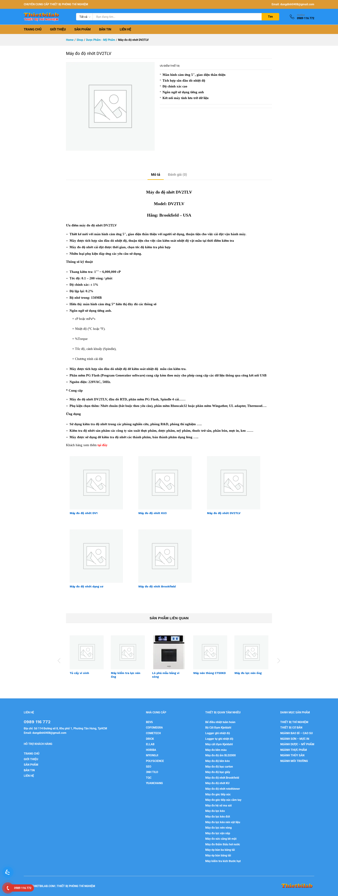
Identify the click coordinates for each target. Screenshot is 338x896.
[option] (86, 658)
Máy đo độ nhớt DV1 (84, 513)
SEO (148, 766)
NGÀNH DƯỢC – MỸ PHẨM (297, 744)
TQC (148, 777)
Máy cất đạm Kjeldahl (219, 744)
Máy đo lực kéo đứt (217, 816)
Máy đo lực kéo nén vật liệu (222, 822)
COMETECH (153, 733)
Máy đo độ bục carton (219, 766)
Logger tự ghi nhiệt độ (219, 738)
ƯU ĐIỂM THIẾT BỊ (170, 65)
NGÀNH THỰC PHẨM (293, 750)
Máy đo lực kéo (215, 811)
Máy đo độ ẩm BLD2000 (220, 755)
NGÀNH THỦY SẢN (292, 755)
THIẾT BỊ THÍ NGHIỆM (294, 722)
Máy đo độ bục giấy (217, 772)
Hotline (301, 15)
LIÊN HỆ (125, 29)
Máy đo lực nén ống (248, 673)
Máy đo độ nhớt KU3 (152, 513)
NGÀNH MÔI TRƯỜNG (294, 761)
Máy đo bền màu (216, 750)
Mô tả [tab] (155, 174)
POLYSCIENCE (155, 761)
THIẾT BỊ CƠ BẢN (291, 727)
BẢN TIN (105, 29)
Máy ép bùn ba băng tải (220, 849)
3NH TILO (152, 772)
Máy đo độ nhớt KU (217, 783)
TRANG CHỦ (33, 29)
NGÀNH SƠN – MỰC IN (294, 738)
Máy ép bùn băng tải (218, 855)
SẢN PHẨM (82, 29)
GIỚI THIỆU (58, 29)
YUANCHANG (154, 783)
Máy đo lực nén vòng (218, 827)
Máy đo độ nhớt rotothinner (222, 788)
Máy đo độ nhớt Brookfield (157, 586)
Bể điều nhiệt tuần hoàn (220, 722)
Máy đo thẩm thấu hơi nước (222, 844)
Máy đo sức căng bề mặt (220, 838)
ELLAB (150, 744)
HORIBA (151, 750)
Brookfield (169, 215)
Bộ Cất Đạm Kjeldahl (218, 727)
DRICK (150, 738)
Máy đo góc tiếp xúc (218, 794)
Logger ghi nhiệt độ (217, 733)
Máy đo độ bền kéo (217, 761)
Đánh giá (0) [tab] (177, 174)
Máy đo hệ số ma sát (218, 805)
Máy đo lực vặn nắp (217, 833)
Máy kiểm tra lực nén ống (125, 674)
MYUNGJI (152, 755)
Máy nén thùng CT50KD (209, 673)
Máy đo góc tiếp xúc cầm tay (223, 800)
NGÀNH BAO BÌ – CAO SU (296, 733)
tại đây (103, 445)
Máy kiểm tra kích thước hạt (223, 861)
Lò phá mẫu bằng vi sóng (165, 674)
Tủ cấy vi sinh (79, 673)
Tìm (270, 16)
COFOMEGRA (154, 727)
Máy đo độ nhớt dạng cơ (86, 586)
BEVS (149, 722)
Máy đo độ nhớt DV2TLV (223, 513)
